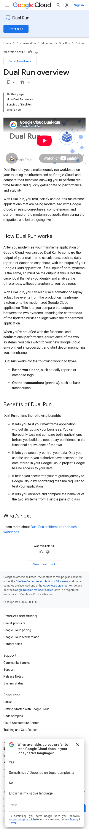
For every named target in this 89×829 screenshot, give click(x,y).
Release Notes (13, 676)
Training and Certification (20, 729)
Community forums (16, 662)
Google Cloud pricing (17, 630)
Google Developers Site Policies (33, 589)
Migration (47, 43)
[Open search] (58, 5)
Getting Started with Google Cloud (26, 709)
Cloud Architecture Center (21, 723)
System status (13, 683)
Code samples (13, 716)
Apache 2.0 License (55, 585)
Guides (80, 43)
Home (7, 43)
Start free (16, 29)
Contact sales (12, 644)
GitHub (8, 702)
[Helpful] (30, 52)
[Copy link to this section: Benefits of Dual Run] (56, 404)
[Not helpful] (36, 52)
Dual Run (20, 18)
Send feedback (20, 61)
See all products (14, 623)
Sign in (79, 5)
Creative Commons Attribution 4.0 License (42, 581)
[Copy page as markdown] (22, 82)
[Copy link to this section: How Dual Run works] (56, 236)
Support (8, 669)
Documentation (26, 43)
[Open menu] (7, 5)
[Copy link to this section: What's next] (35, 516)
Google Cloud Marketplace (21, 637)
